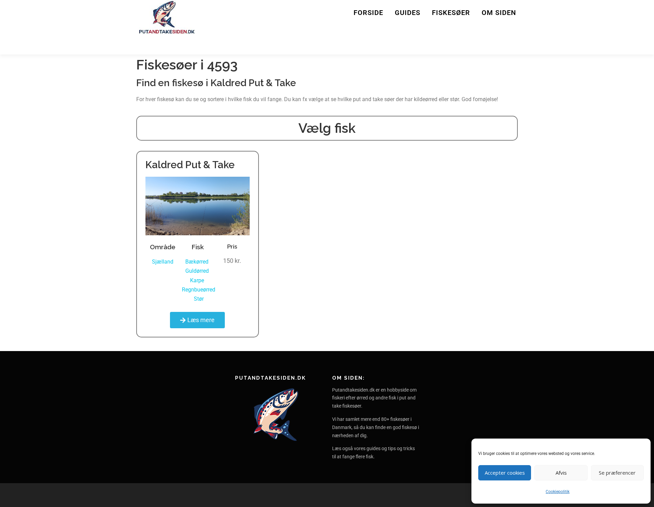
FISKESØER (451, 13)
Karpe (197, 280)
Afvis (561, 472)
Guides (407, 13)
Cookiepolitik (558, 491)
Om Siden (499, 13)
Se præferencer (617, 472)
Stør (199, 299)
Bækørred (196, 261)
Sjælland (162, 261)
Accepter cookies (505, 472)
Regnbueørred (198, 289)
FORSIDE (368, 13)
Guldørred (197, 271)
